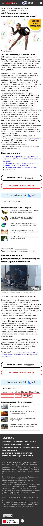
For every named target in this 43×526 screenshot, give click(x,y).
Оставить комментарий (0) (21, 186)
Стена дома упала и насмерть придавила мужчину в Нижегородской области (23, 425)
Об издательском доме (12, 441)
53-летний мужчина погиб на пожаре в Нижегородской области (22, 412)
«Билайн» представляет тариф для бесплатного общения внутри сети (21, 218)
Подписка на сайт (10, 450)
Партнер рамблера (20, 516)
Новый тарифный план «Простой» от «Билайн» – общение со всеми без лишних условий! (21, 159)
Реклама (5, 444)
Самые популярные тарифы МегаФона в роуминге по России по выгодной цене (23, 224)
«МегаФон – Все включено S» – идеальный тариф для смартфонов (23, 237)
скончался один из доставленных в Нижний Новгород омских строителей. (19, 354)
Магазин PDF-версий (20, 444)
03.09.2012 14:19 (6, 8)
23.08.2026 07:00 (7, 249)
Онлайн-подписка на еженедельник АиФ (20, 447)
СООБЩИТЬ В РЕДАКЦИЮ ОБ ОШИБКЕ (17, 456)
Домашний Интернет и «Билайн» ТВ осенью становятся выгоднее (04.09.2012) (24, 211)
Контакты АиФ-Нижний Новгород (17, 453)
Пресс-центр (30, 441)
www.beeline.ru (34, 138)
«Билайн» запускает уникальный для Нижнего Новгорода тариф (20, 164)
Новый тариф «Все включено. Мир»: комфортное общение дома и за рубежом (23, 231)
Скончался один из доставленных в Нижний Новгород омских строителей (24, 405)
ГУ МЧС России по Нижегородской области (18, 292)
